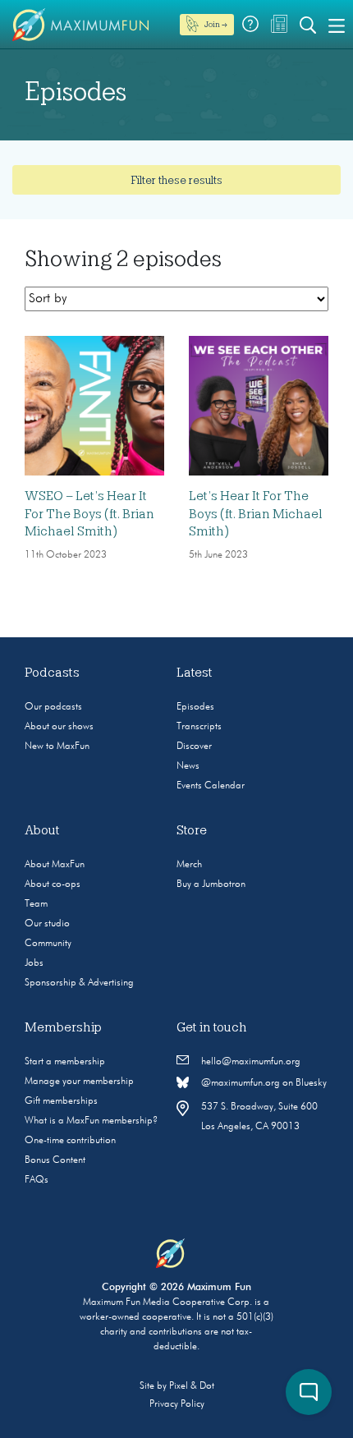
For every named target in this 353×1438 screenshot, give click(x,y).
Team (36, 904)
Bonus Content (55, 1160)
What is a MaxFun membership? (91, 1121)
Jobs (34, 963)
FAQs (36, 1180)
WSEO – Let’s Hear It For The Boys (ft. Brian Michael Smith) (89, 514)
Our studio (47, 924)
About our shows (59, 727)
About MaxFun (55, 865)
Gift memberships (61, 1101)
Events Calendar (210, 786)
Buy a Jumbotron (210, 884)
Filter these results (176, 179)
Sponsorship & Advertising (79, 983)
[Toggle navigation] (336, 24)
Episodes (195, 707)
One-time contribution (70, 1141)
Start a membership (65, 1062)
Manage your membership (79, 1082)
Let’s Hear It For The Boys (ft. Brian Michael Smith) (256, 514)
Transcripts (199, 727)
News (187, 766)
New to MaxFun (57, 746)
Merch (189, 865)
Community (48, 944)
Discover (194, 746)
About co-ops (52, 884)
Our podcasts (53, 707)
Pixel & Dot (191, 1386)
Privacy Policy (176, 1404)
